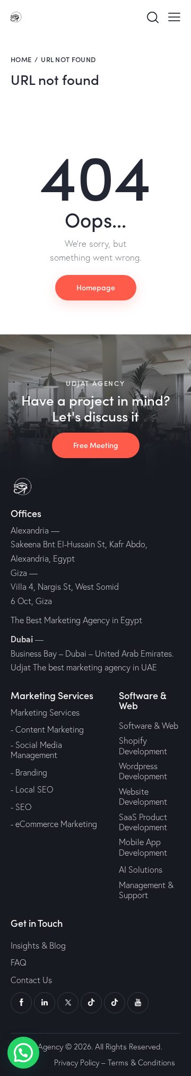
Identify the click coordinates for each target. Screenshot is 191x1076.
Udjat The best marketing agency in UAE (84, 667)
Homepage (95, 287)
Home (21, 59)
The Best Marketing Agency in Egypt (76, 620)
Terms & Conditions (141, 1062)
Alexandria (30, 530)
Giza (19, 572)
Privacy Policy (76, 1062)
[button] (23, 1053)
